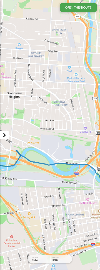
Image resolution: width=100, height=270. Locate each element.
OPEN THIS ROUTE (78, 7)
